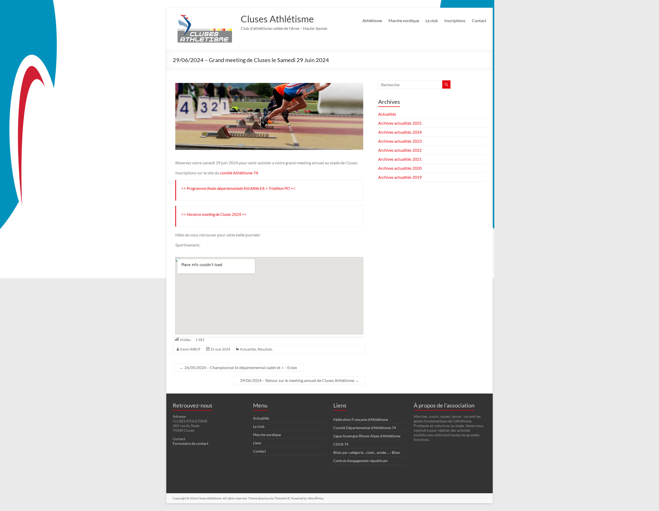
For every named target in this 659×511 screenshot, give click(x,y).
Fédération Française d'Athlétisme (360, 419)
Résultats (265, 349)
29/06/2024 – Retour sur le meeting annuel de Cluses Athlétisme (299, 380)
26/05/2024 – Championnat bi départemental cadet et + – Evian (238, 367)
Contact (479, 20)
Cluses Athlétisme (277, 18)
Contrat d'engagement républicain (360, 460)
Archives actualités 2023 (400, 141)
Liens (257, 443)
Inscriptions (454, 20)
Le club (432, 20)
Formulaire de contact (190, 443)
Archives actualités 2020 (400, 168)
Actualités (248, 349)
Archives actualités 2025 (400, 123)
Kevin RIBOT (190, 349)
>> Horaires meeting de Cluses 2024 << (213, 214)
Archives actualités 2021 (400, 159)
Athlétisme (372, 20)
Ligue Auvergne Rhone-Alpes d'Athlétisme (366, 436)
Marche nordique (403, 20)
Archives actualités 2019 (400, 177)
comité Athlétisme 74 (239, 172)
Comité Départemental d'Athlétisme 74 (364, 427)
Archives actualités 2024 (400, 132)
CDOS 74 (340, 444)
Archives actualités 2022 (400, 150)
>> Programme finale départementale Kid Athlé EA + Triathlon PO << (238, 188)
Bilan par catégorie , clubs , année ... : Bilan (366, 452)
